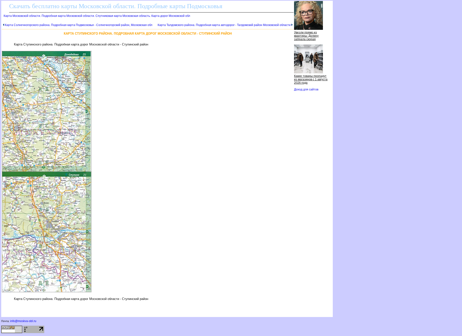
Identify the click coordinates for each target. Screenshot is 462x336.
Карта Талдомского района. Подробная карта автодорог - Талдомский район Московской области (224, 25)
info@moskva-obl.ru (23, 321)
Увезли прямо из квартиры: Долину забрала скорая (306, 36)
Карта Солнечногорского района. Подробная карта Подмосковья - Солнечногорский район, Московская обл (78, 25)
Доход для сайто (306, 89)
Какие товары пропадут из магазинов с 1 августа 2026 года (310, 79)
